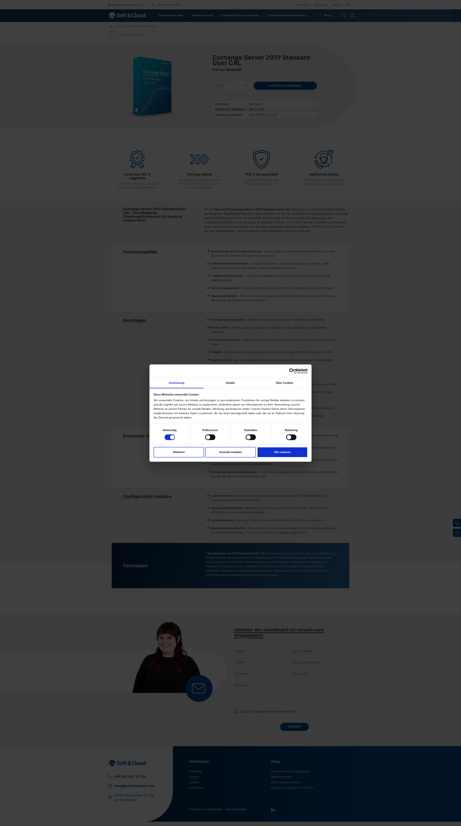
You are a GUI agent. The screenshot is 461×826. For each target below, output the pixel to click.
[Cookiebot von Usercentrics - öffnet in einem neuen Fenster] (292, 371)
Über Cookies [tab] (284, 382)
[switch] (210, 437)
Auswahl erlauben (230, 452)
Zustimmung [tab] (177, 382)
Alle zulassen (282, 452)
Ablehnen (179, 452)
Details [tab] (230, 382)
